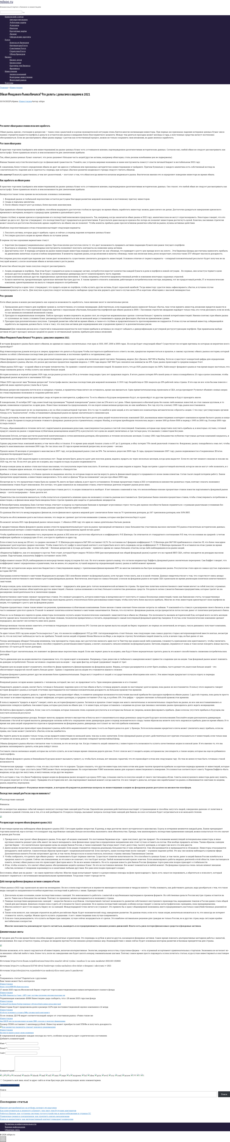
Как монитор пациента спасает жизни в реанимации (17, 1033)
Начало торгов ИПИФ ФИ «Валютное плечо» (14, 987)
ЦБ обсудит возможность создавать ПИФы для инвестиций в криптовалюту (25, 1013)
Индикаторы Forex (19, 45)
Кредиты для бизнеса (20, 65)
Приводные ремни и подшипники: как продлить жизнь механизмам (34, 1116)
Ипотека (14, 28)
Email (3, 1048)
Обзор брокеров (17, 54)
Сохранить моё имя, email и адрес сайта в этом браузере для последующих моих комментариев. (52, 1080)
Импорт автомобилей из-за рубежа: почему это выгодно (28, 1107)
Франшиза (15, 68)
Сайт (2, 1053)
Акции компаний (18, 74)
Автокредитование (19, 19)
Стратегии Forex (18, 51)
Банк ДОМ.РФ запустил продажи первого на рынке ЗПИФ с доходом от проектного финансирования (32, 1021)
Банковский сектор (14, 16)
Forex (7, 39)
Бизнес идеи (16, 60)
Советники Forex (18, 48)
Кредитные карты (18, 31)
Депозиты (14, 25)
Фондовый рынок (18, 80)
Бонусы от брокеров (19, 42)
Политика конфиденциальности (20, 1124)
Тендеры (9, 83)
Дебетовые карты (18, 22)
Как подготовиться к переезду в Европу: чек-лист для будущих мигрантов (38, 1110)
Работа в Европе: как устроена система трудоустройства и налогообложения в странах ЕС (45, 1113)
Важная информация (15, 1127)
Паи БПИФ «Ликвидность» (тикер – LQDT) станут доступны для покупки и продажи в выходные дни (32, 995)
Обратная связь (12, 1130)
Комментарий (7, 1070)
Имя (3, 1043)
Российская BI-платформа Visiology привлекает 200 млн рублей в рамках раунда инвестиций (30, 1004)
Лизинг (13, 34)
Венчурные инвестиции (21, 77)
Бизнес (8, 57)
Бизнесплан (15, 62)
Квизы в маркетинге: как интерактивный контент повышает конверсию (36, 1119)
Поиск (3, 1090)
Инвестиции (11, 71)
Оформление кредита (20, 37)
